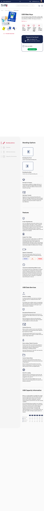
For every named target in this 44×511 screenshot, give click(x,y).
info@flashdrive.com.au (35, 1)
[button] (2, 18)
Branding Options (10, 142)
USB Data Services (10, 151)
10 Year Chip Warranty (7, 1)
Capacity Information (11, 156)
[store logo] (4, 5)
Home (2, 10)
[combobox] (25, 5)
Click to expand (32, 49)
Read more (24, 21)
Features (8, 147)
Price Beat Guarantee (10, 33)
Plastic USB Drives (8, 10)
